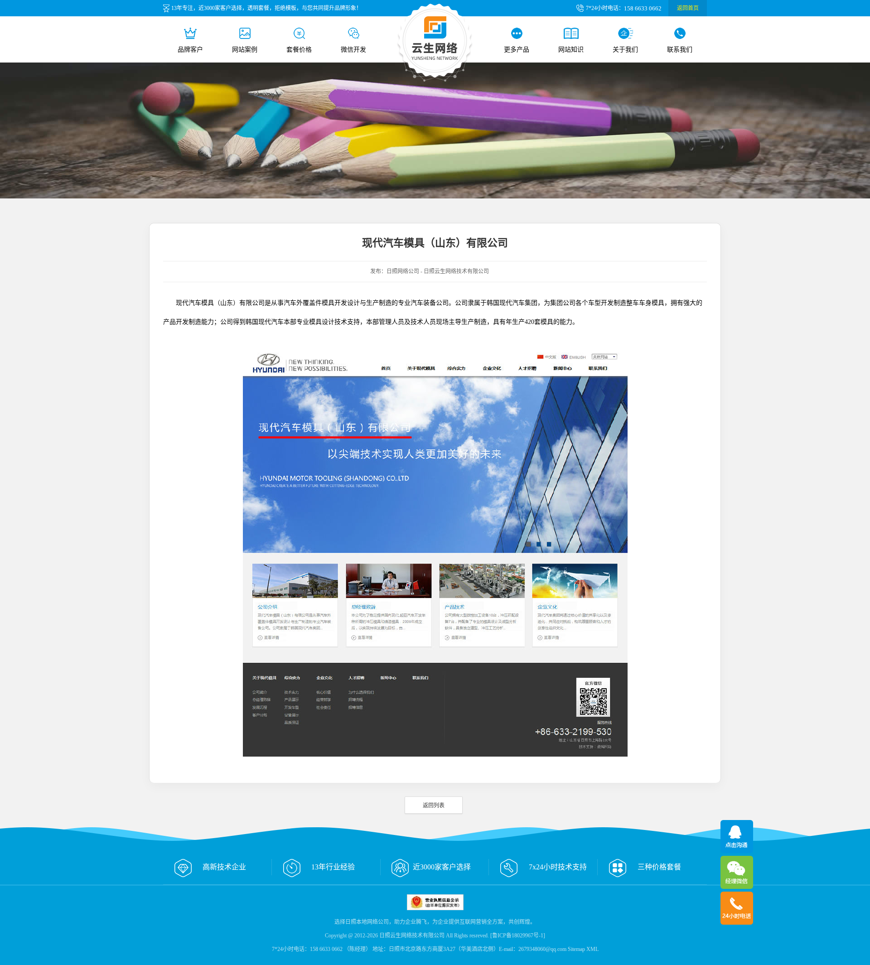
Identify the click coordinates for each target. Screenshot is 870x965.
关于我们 (625, 49)
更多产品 (516, 49)
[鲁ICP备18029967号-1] (517, 935)
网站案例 (244, 49)
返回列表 (434, 805)
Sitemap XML (583, 949)
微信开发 (353, 49)
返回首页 (688, 8)
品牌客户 (190, 49)
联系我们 (679, 49)
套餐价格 (299, 49)
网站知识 (571, 49)
